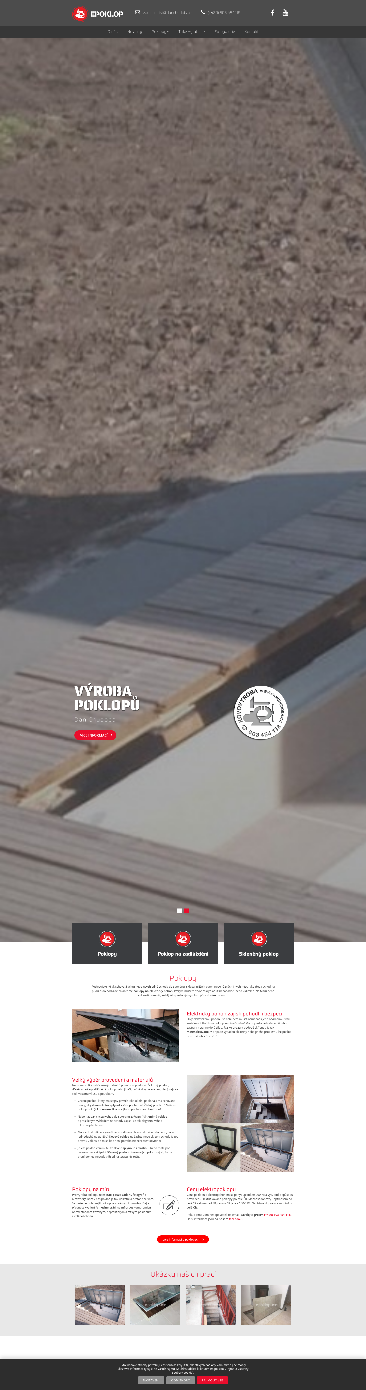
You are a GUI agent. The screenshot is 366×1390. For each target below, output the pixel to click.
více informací (94, 735)
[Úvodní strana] (100, 14)
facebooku (236, 1219)
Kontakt (251, 31)
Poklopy (159, 31)
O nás (113, 31)
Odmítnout (180, 1380)
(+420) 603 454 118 (277, 1215)
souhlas (171, 1365)
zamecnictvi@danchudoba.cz (168, 13)
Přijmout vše (212, 1380)
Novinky (134, 31)
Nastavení (151, 1380)
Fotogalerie (225, 31)
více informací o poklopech (181, 1239)
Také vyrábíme (191, 31)
